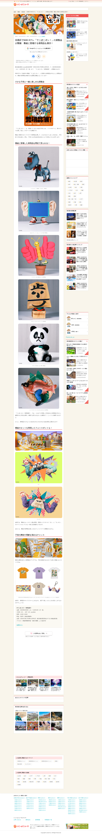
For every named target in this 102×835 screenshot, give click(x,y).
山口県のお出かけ (71, 803)
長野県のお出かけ (30, 799)
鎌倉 (24, 778)
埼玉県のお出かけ (42, 805)
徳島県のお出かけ (71, 813)
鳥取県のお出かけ (71, 805)
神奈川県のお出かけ (43, 801)
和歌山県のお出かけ (62, 806)
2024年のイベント (21, 761)
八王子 (31, 775)
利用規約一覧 (48, 819)
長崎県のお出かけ (82, 803)
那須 (19, 781)
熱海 (75, 196)
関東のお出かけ (41, 797)
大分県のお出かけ (82, 806)
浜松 (80, 202)
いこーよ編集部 (42, 36)
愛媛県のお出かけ (71, 808)
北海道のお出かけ (18, 799)
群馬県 (51, 781)
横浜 (19, 778)
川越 (40, 778)
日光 (54, 778)
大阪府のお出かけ (61, 799)
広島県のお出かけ (71, 799)
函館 (81, 205)
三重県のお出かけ (52, 803)
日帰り (56, 761)
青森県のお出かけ (18, 803)
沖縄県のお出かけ (82, 811)
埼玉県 (44, 781)
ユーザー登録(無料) (79, 1)
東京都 (24, 781)
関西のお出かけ (61, 797)
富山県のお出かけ (30, 806)
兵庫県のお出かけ (61, 803)
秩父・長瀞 (47, 778)
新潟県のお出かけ (30, 803)
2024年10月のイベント (47, 761)
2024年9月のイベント (33, 761)
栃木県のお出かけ (42, 808)
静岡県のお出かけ (52, 805)
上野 (44, 775)
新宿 (50, 775)
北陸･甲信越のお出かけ (31, 797)
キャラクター (28, 764)
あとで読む (72, 1)
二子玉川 (38, 775)
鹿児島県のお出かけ (83, 810)
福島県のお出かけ (18, 810)
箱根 (30, 778)
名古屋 (75, 181)
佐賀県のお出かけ (82, 801)
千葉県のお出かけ (42, 803)
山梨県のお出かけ (30, 801)
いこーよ (17, 1)
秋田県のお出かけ (18, 806)
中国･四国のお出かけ (72, 797)
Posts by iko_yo (70, 337)
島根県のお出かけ (71, 806)
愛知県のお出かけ (52, 799)
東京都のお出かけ (42, 799)
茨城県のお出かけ (42, 810)
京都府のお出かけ (61, 801)
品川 (25, 775)
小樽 (76, 205)
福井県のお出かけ (30, 808)
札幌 (82, 190)
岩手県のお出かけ (18, 805)
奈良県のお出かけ (61, 805)
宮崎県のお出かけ (82, 808)
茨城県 (19, 784)
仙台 (76, 187)
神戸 (69, 184)
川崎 (35, 778)
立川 (55, 775)
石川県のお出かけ (30, 805)
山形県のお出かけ (18, 808)
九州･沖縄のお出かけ (83, 797)
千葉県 (38, 781)
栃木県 (57, 781)
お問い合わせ (17, 819)
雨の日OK (20, 764)
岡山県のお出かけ (71, 801)
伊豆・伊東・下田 (72, 199)
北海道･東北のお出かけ (19, 797)
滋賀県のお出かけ (61, 808)
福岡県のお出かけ (82, 799)
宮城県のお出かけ (18, 801)
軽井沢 (69, 205)
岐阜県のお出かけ (52, 801)
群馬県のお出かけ (42, 806)
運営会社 (28, 819)
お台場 (19, 775)
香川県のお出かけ (71, 811)
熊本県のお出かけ (82, 805)
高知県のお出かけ (71, 810)
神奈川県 (31, 781)
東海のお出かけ (51, 797)
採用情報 (37, 819)
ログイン (86, 1)
